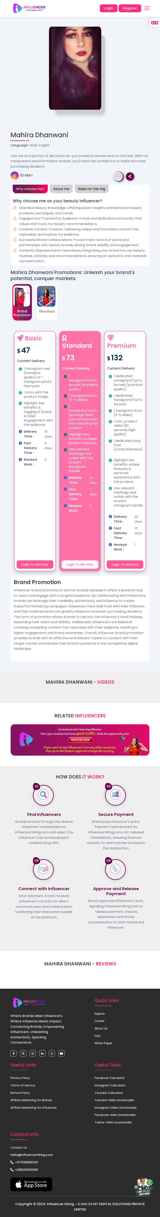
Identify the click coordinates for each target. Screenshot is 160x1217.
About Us (101, 1028)
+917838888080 (26, 1162)
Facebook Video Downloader (115, 1115)
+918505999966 (26, 1170)
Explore (100, 1014)
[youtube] (61, 1053)
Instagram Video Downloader (116, 1108)
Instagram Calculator (110, 1085)
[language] (154, 23)
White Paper (103, 1043)
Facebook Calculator (110, 1078)
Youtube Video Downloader (114, 1100)
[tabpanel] (80, 230)
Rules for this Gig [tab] (91, 189)
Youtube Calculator (109, 1093)
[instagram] (33, 1053)
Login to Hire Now (34, 564)
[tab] (22, 302)
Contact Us (18, 1147)
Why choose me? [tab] (30, 189)
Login (108, 8)
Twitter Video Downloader (113, 1122)
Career (100, 1021)
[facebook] (13, 1053)
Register (130, 8)
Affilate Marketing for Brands (31, 1100)
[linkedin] (42, 1053)
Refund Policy (20, 1093)
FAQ (97, 1036)
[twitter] (23, 1053)
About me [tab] (61, 189)
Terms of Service (22, 1085)
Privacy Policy (20, 1078)
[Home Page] (29, 8)
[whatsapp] (52, 1053)
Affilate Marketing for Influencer (33, 1108)
